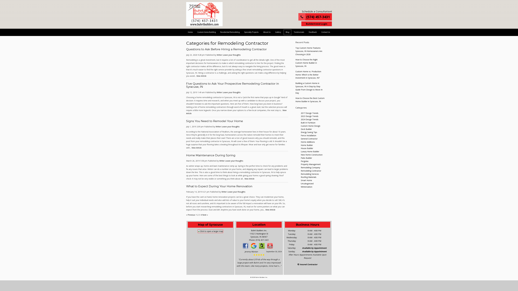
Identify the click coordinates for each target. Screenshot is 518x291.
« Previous (190, 215)
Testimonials (299, 32)
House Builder (307, 148)
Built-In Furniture (308, 122)
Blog (287, 32)
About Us (267, 32)
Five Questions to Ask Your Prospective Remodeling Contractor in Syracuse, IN (232, 85)
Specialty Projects (251, 32)
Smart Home (306, 180)
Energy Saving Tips (309, 132)
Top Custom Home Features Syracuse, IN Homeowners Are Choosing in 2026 (308, 51)
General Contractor (309, 138)
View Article (201, 76)
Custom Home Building (206, 32)
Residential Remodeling (230, 32)
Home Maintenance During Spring (210, 155)
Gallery (278, 32)
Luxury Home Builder (310, 151)
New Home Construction (312, 154)
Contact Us (325, 32)
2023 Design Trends (309, 116)
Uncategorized (307, 183)
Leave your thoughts (232, 55)
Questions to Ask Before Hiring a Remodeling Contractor (226, 49)
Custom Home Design (310, 126)
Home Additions (308, 142)
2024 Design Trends (309, 119)
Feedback (313, 32)
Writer (219, 55)
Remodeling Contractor (311, 170)
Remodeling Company (310, 167)
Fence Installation (308, 135)
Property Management (311, 164)
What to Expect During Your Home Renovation (219, 186)
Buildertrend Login (316, 23)
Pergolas (305, 161)
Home (190, 32)
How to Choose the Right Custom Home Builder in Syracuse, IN (306, 62)
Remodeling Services (310, 174)
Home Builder (307, 145)
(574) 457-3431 (317, 17)
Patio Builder (306, 158)
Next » (205, 215)
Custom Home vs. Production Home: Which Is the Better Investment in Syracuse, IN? (308, 74)
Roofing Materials (308, 177)
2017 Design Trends (309, 113)
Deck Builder (306, 129)
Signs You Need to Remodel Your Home (214, 121)
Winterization (306, 187)
